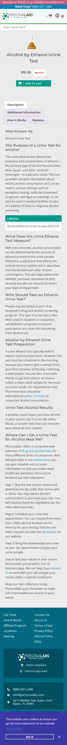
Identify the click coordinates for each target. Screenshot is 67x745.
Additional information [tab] (24, 112)
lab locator (49, 532)
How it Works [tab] (16, 120)
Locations (10, 631)
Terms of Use (43, 625)
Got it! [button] (30, 736)
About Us (40, 620)
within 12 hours (34, 396)
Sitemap (9, 636)
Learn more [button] (14, 728)
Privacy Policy (43, 631)
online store (42, 460)
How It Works (12, 620)
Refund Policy (43, 636)
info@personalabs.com (49, 2)
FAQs (37, 642)
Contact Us (41, 615)
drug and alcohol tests (37, 451)
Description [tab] (15, 105)
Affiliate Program (15, 625)
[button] (49, 16)
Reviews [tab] (38, 120)
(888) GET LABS (42, 7)
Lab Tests (10, 615)
